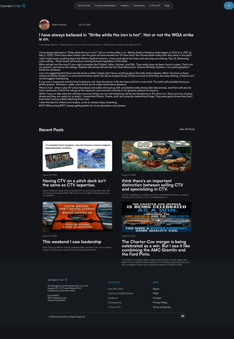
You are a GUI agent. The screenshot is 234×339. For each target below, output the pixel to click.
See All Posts (187, 129)
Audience (124, 5)
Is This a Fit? (155, 5)
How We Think (84, 5)
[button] (229, 6)
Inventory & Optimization (105, 5)
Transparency (139, 5)
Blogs (167, 5)
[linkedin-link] (182, 315)
